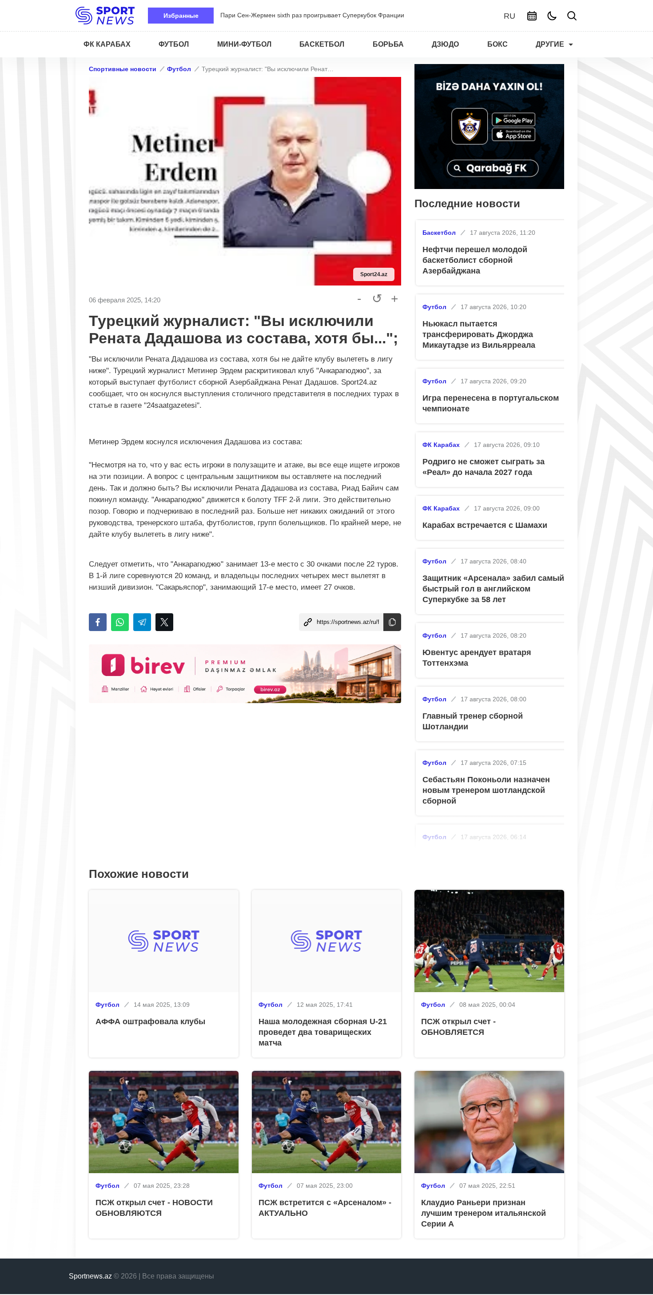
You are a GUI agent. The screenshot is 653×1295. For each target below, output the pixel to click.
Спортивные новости (122, 68)
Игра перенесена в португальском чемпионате (490, 403)
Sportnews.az (90, 1276)
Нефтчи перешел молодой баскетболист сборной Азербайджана (474, 260)
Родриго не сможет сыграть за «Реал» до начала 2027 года (483, 467)
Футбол (179, 68)
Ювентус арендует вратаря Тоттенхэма (476, 658)
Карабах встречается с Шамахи (484, 525)
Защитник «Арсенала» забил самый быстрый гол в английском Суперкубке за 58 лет (493, 589)
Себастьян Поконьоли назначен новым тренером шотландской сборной (486, 790)
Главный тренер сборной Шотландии (472, 721)
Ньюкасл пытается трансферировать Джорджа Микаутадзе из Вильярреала (478, 334)
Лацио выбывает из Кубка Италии (269, 15)
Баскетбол (439, 232)
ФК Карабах (441, 444)
